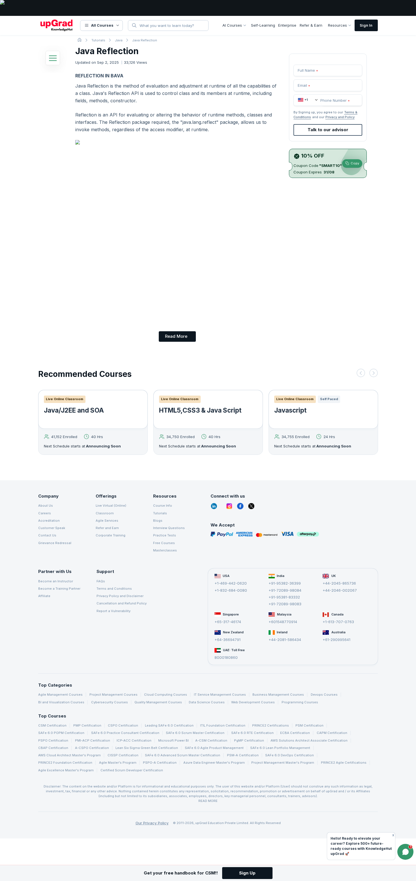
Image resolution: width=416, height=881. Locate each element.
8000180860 (226, 657)
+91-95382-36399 (285, 583)
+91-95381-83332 (284, 597)
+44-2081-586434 (285, 639)
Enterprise (287, 25)
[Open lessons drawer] (53, 59)
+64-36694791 (228, 639)
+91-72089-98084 (285, 590)
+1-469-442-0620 (231, 583)
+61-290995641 (336, 639)
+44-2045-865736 (339, 583)
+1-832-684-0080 (231, 590)
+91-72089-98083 (285, 604)
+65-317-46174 (228, 621)
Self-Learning (263, 25)
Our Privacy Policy (152, 823)
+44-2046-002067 (340, 590)
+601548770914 (283, 621)
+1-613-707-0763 (338, 621)
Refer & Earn (311, 25)
